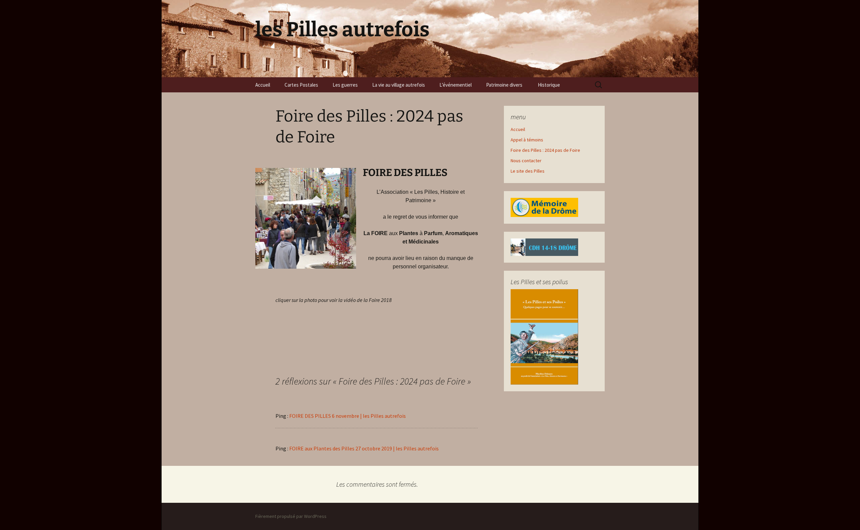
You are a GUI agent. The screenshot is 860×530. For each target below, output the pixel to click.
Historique (549, 85)
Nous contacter (526, 161)
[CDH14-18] (544, 247)
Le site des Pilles (528, 171)
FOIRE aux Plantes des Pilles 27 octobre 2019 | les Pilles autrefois (364, 448)
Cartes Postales (301, 85)
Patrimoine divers (504, 85)
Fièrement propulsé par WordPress (291, 516)
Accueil (262, 85)
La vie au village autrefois (398, 85)
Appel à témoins (527, 140)
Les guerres (345, 85)
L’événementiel (455, 85)
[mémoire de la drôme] (544, 207)
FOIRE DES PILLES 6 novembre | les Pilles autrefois (347, 415)
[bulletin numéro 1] (544, 336)
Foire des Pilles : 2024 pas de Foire (545, 150)
